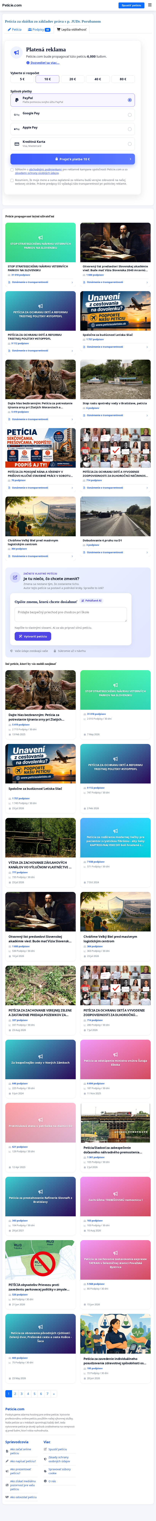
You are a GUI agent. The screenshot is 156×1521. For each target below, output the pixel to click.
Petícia (16, 29)
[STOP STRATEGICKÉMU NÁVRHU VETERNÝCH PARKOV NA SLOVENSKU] (40, 255)
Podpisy (40, 29)
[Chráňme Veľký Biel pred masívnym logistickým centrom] (40, 528)
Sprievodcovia (17, 1442)
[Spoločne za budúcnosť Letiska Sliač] (115, 321)
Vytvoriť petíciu (35, 636)
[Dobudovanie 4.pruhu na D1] (115, 527)
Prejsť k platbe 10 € (75, 159)
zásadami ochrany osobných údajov (37, 173)
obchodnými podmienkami (45, 169)
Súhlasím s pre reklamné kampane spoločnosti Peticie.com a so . (71, 171)
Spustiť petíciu (131, 5)
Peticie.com (12, 5)
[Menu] (150, 5)
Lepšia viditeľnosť (73, 29)
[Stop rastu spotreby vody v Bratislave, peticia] (115, 390)
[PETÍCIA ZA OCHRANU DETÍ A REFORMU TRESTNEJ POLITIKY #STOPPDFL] (40, 323)
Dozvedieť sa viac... (45, 63)
